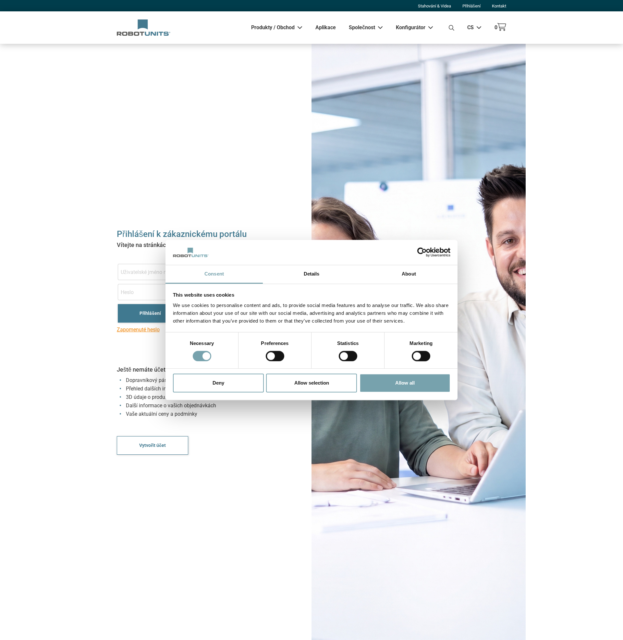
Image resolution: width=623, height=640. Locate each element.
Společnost (362, 27)
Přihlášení (471, 6)
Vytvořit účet (152, 445)
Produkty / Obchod (273, 27)
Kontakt (499, 6)
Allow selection (311, 383)
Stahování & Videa (434, 6)
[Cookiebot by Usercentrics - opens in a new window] (422, 252)
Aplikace (325, 27)
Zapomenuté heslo (138, 329)
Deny (218, 383)
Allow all (405, 383)
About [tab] (409, 274)
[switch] (275, 356)
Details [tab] (312, 274)
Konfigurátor (410, 27)
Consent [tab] (214, 274)
